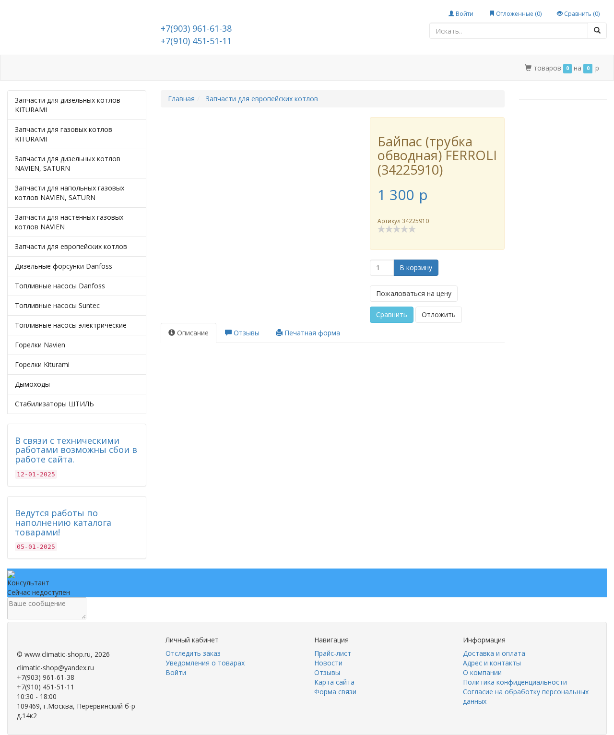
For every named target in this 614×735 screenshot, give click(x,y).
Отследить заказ (193, 653)
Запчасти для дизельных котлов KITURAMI (67, 104)
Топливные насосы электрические (71, 325)
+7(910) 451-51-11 (196, 41)
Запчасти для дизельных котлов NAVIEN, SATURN (67, 163)
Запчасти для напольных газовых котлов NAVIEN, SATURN (69, 192)
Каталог (49, 67)
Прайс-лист (332, 653)
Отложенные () (518, 14)
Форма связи (335, 691)
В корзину (416, 267)
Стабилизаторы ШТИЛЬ (54, 403)
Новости (328, 662)
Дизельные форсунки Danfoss (63, 266)
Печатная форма (311, 332)
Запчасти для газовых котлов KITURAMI (63, 134)
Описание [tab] (192, 332)
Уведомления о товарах (205, 662)
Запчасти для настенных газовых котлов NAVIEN (69, 222)
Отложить (439, 314)
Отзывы (327, 672)
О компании (245, 67)
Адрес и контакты (183, 67)
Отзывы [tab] (246, 332)
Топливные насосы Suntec (57, 305)
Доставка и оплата (108, 67)
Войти (463, 14)
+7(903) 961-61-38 (196, 28)
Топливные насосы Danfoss (60, 285)
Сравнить (391, 314)
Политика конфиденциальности (515, 682)
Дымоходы (32, 384)
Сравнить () (581, 14)
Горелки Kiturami (42, 364)
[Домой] (18, 68)
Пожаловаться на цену (413, 293)
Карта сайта (334, 682)
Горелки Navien (40, 344)
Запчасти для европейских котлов (71, 246)
